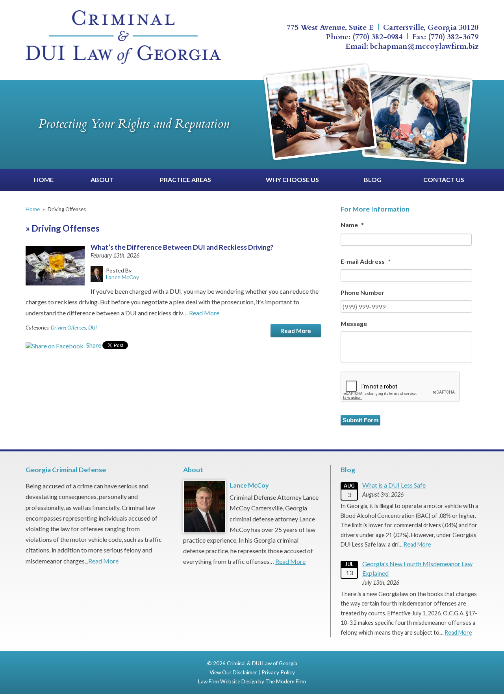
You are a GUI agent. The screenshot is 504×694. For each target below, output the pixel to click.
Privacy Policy (278, 672)
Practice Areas (185, 179)
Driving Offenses (68, 327)
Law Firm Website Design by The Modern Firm (252, 681)
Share (93, 345)
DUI (92, 327)
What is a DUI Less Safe (394, 485)
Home (44, 179)
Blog (373, 179)
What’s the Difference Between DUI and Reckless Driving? (182, 247)
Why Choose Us (292, 179)
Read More (204, 313)
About (102, 179)
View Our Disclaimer (233, 672)
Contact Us (443, 179)
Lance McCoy (249, 485)
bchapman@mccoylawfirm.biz (424, 46)
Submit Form (360, 420)
